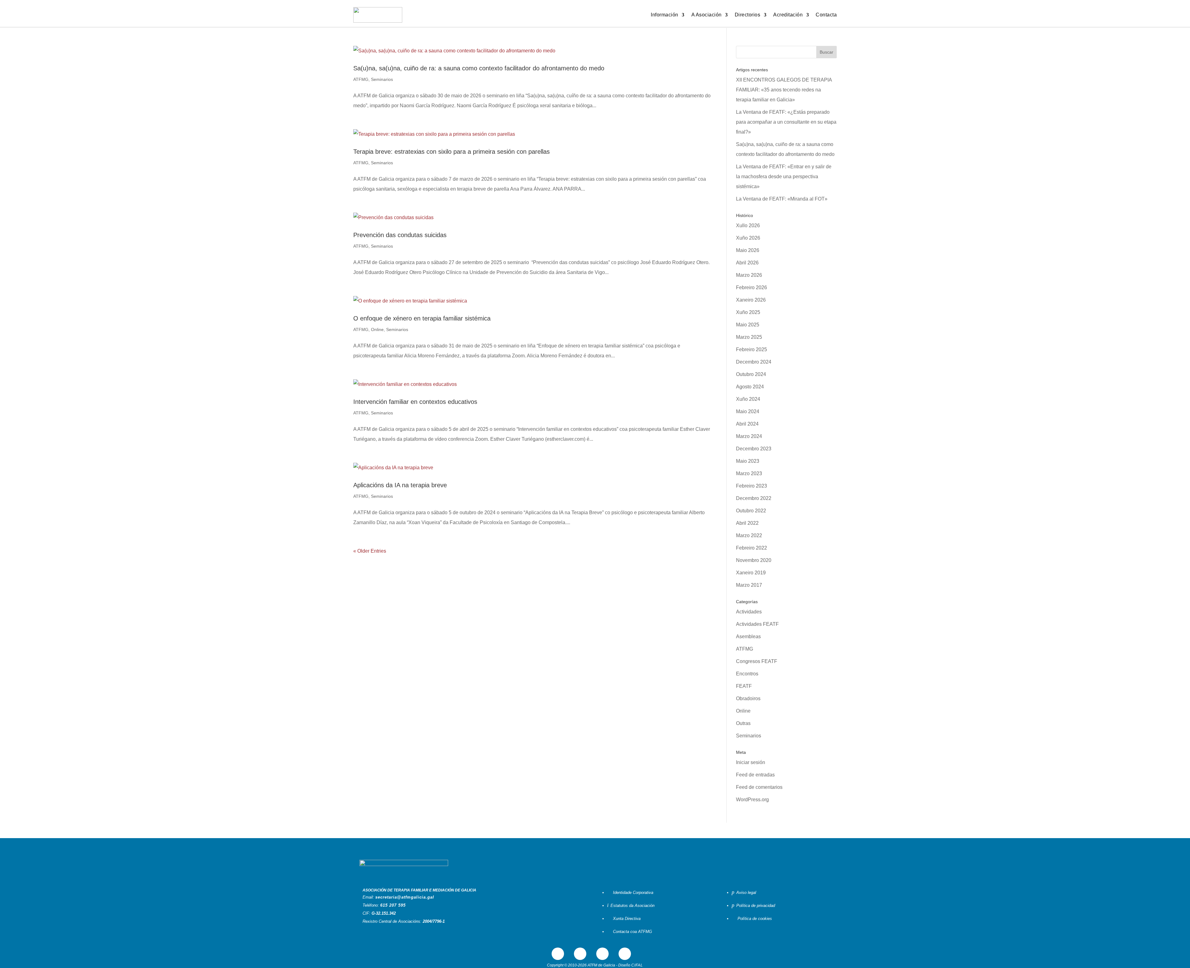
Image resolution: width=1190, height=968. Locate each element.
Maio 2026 (747, 250)
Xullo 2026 (748, 225)
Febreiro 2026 (751, 287)
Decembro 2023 (753, 448)
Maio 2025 (747, 324)
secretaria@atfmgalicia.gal (404, 897)
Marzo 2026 (749, 275)
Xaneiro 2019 (751, 572)
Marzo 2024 (749, 436)
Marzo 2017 (749, 585)
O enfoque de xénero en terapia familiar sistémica (422, 318)
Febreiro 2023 (751, 485)
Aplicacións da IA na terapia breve (400, 485)
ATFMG (360, 79)
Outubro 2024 (751, 374)
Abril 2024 (747, 424)
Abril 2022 (747, 523)
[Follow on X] (580, 954)
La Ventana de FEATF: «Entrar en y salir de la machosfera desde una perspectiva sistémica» (783, 176)
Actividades (749, 611)
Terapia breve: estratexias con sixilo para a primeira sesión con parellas (451, 151)
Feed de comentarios (759, 787)
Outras (743, 723)
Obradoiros (748, 698)
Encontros (747, 673)
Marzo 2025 (749, 337)
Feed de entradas (755, 774)
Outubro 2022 (751, 510)
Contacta (826, 14)
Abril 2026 (747, 262)
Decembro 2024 (753, 362)
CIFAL (637, 965)
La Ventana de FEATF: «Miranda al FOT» (781, 198)
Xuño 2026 (748, 238)
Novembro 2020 (753, 560)
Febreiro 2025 (751, 349)
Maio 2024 (747, 411)
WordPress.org (752, 799)
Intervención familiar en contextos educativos (415, 401)
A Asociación (706, 14)
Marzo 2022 (749, 535)
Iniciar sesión (750, 762)
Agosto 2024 (750, 386)
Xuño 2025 (748, 312)
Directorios (747, 14)
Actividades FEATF (757, 624)
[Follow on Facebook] (558, 954)
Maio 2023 (747, 461)
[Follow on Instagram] (625, 954)
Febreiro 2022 (751, 547)
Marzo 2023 (749, 473)
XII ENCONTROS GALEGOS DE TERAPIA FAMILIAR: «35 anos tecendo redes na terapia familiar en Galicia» (784, 89)
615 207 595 (393, 905)
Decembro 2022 (753, 498)
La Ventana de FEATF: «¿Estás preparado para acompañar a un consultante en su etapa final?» (786, 122)
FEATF (744, 686)
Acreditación (788, 14)
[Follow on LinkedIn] (602, 954)
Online (377, 329)
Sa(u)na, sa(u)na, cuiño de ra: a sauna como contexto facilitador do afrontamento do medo (478, 68)
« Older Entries (369, 551)
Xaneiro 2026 (751, 300)
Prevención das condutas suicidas (400, 235)
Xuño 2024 (748, 399)
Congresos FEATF (756, 661)
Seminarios (382, 79)
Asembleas (748, 636)
